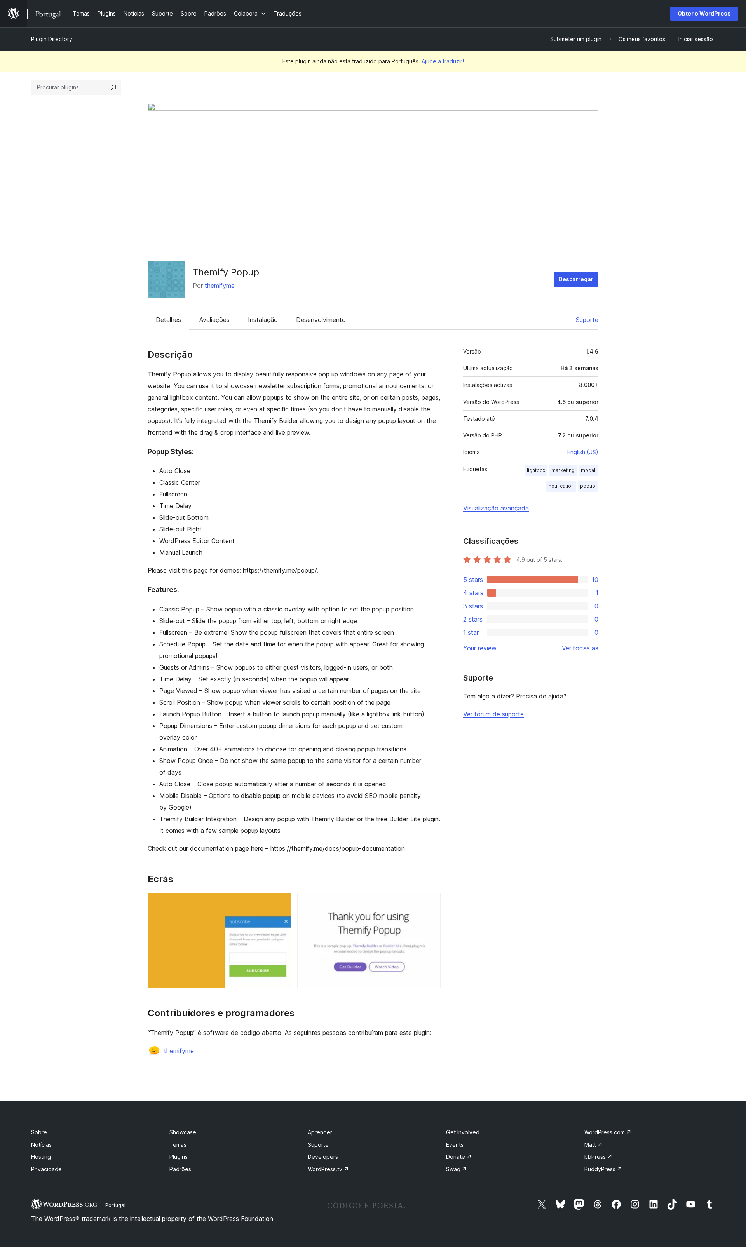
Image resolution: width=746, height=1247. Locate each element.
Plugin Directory (51, 39)
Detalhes (168, 320)
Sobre (39, 1132)
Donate (459, 1156)
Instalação (263, 320)
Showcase (182, 1132)
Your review (480, 648)
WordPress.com (607, 1132)
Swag (456, 1169)
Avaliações (214, 320)
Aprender (320, 1132)
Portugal (115, 1205)
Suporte (587, 320)
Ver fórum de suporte (493, 714)
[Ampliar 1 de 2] (280, 903)
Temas (177, 1144)
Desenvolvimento (321, 320)
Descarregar (576, 279)
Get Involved (462, 1132)
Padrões (180, 1169)
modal (588, 470)
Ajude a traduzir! (443, 61)
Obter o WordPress (704, 13)
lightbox (536, 470)
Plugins (178, 1156)
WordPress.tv (328, 1169)
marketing (563, 470)
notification (561, 486)
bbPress (598, 1156)
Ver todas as (580, 648)
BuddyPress (603, 1169)
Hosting (41, 1156)
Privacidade (46, 1169)
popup (587, 486)
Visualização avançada (496, 508)
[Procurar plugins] (113, 87)
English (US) (582, 452)
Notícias (41, 1144)
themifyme (220, 285)
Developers (323, 1156)
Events (455, 1144)
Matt (593, 1144)
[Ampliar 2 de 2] (430, 903)
